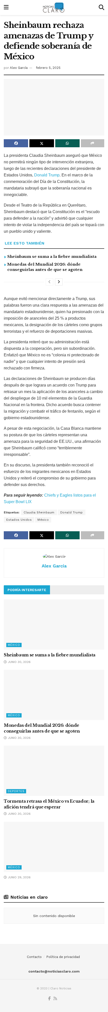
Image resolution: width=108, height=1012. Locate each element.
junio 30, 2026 (19, 662)
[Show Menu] (6, 7)
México (43, 519)
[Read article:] (54, 847)
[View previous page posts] (49, 281)
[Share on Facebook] (16, 143)
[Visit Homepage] (54, 8)
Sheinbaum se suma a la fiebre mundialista (51, 256)
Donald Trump (47, 175)
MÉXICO (14, 645)
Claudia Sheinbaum (39, 512)
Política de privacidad (63, 957)
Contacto (34, 957)
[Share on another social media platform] (92, 143)
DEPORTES (16, 791)
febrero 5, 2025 (48, 68)
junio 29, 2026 (19, 877)
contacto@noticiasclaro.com (54, 971)
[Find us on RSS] (55, 999)
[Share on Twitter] (41, 143)
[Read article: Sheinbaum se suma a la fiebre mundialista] (54, 624)
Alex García (19, 68)
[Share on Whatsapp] (67, 143)
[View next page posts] (59, 281)
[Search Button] (101, 7)
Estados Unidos (19, 519)
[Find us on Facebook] (49, 999)
